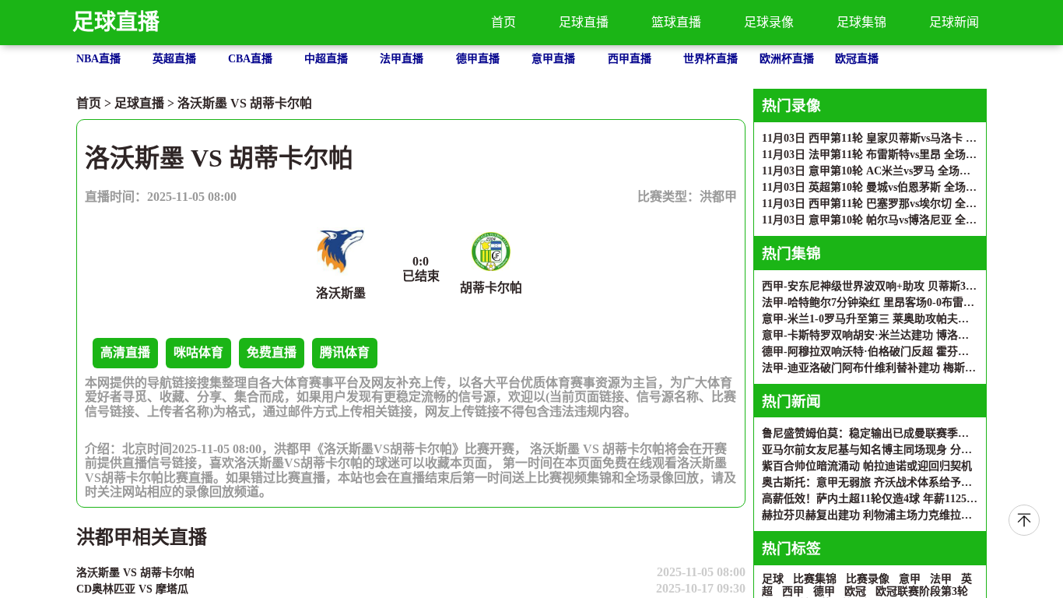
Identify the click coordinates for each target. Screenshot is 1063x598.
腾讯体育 (345, 352)
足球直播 (116, 22)
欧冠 (855, 591)
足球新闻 (954, 22)
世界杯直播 (710, 59)
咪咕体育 (198, 352)
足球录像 (769, 22)
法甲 (941, 579)
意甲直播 (553, 59)
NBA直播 (98, 59)
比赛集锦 (815, 579)
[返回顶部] (1024, 520)
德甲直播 (478, 59)
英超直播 (174, 59)
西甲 (793, 591)
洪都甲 (718, 196)
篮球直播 (676, 22)
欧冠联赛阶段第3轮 (921, 591)
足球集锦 (861, 22)
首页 (503, 22)
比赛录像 (867, 579)
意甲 (910, 579)
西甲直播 (629, 59)
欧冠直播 (857, 59)
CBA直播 (250, 59)
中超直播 (326, 59)
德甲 (824, 591)
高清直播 (125, 352)
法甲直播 (401, 59)
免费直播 (271, 352)
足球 (773, 579)
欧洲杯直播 (787, 59)
